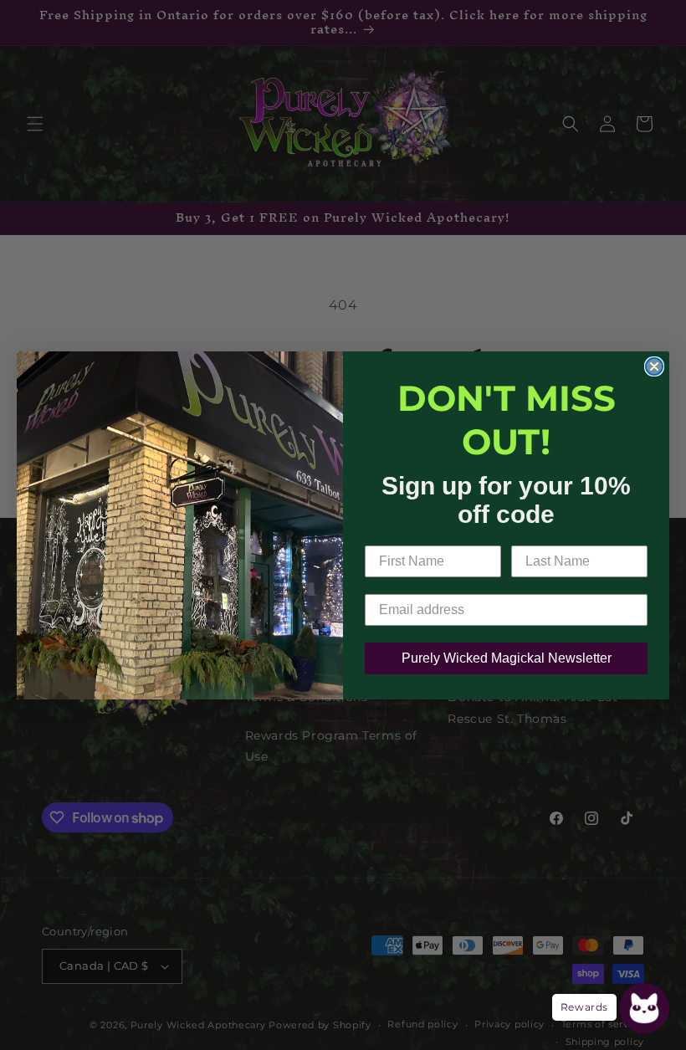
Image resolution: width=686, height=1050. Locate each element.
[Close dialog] (654, 366)
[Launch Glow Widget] (644, 1008)
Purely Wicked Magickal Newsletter (507, 658)
